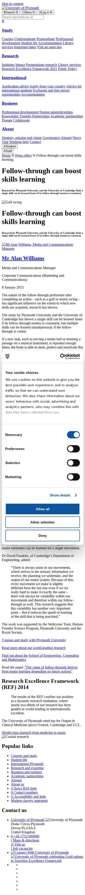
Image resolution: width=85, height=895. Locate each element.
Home (6, 155)
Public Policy (67, 69)
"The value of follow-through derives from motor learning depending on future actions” (40, 669)
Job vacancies (22, 848)
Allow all (42, 509)
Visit (5, 142)
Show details (60, 495)
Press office (23, 155)
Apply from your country (47, 86)
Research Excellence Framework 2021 (29, 69)
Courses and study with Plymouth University (34, 640)
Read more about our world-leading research (34, 648)
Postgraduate (45, 39)
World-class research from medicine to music (34, 732)
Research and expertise (27, 768)
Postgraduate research (41, 65)
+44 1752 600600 (25, 836)
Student (10, 146)
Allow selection (42, 522)
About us (17, 784)
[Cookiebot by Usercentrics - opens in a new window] (60, 357)
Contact (35, 142)
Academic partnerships (66, 116)
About (8, 128)
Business (9, 103)
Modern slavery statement (29, 801)
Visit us (18, 844)
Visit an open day (49, 47)
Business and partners (26, 772)
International (14, 77)
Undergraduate (25, 39)
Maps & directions (25, 840)
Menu (28, 12)
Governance (51, 138)
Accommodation (50, 43)
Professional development (20, 112)
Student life (29, 43)
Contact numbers (24, 792)
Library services (69, 65)
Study (7, 30)
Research (10, 56)
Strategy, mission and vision (22, 138)
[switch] (73, 448)
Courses (7, 39)
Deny (43, 535)
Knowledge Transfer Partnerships (26, 116)
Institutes (8, 65)
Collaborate (21, 120)
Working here (19, 142)
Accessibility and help (28, 796)
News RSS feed (23, 788)
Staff (8, 151)
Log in (45, 12)
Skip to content (12, 4)
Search (11, 12)
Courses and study (24, 756)
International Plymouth (27, 764)
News (77, 138)
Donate (7, 120)
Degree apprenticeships (56, 112)
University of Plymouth (27, 820)
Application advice (15, 86)
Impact (20, 65)
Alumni (66, 138)
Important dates (25, 47)
